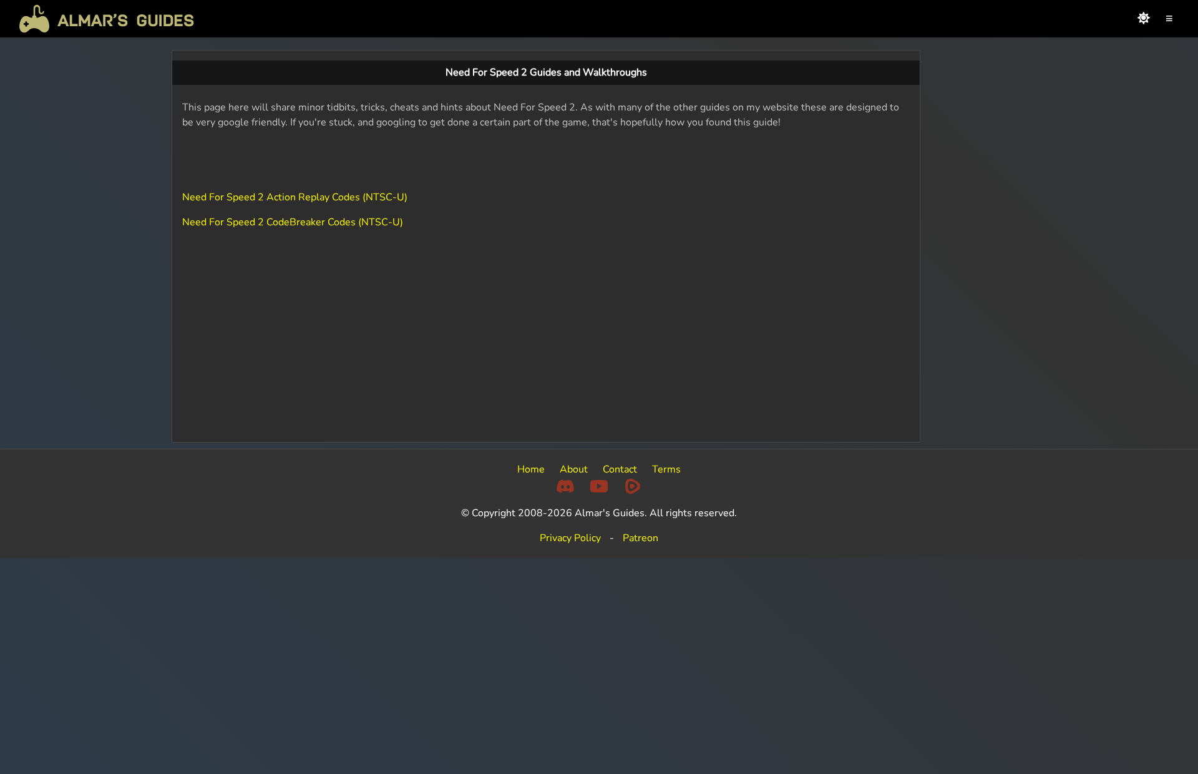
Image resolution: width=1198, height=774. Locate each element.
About (574, 469)
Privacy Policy (570, 538)
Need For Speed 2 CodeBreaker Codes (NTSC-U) (292, 222)
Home (531, 469)
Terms (666, 469)
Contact (620, 469)
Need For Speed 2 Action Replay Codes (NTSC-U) (294, 197)
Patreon (640, 538)
